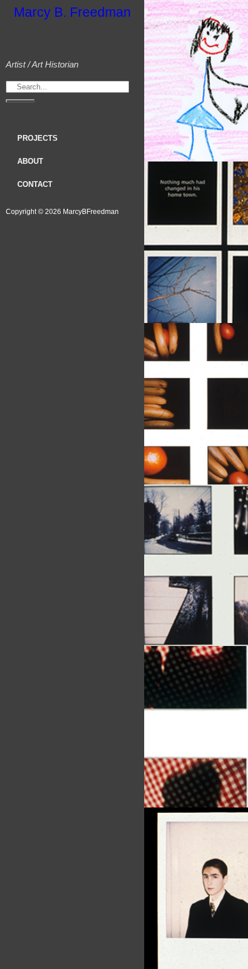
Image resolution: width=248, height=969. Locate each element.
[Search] (20, 101)
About (30, 161)
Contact (34, 184)
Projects (37, 138)
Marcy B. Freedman (72, 12)
